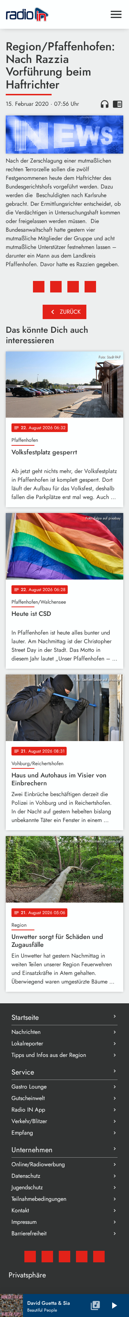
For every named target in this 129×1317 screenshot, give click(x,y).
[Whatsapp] (81, 1256)
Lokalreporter (27, 1043)
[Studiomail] (30, 1256)
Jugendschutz (27, 1187)
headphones (105, 104)
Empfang (22, 1132)
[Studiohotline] (99, 1256)
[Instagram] (64, 1256)
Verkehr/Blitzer (29, 1121)
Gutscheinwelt (28, 1098)
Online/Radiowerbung (38, 1164)
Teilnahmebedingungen (38, 1199)
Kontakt (20, 1210)
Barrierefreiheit (29, 1233)
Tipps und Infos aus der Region (48, 1055)
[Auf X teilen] (56, 286)
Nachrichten (25, 1032)
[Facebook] (47, 1256)
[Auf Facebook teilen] (38, 286)
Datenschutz (25, 1176)
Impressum (24, 1222)
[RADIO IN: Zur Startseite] (56, 14)
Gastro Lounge (29, 1086)
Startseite (25, 1017)
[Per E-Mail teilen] (90, 286)
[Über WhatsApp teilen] (73, 286)
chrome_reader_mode (118, 104)
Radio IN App (28, 1109)
